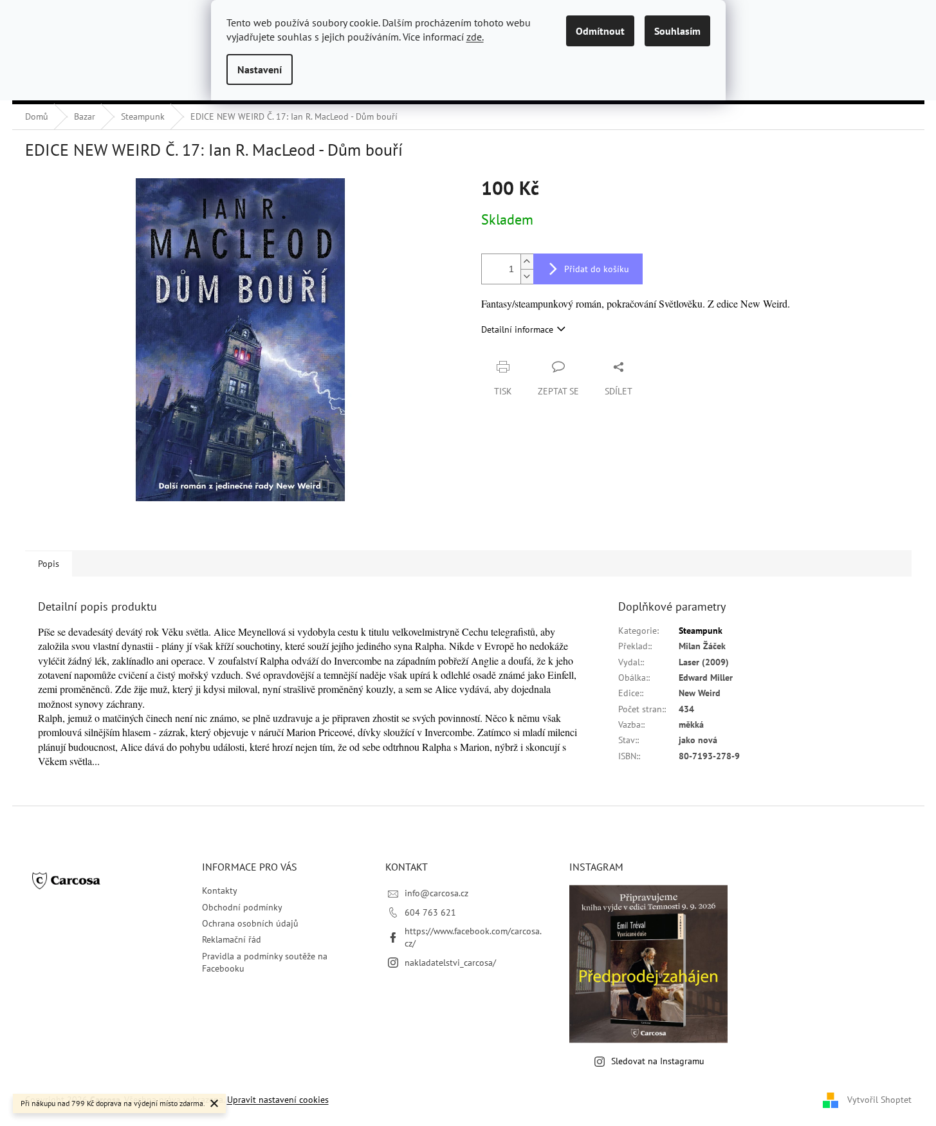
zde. (475, 36)
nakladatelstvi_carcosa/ (450, 962)
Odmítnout (600, 30)
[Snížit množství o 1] (526, 276)
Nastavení (259, 69)
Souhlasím (677, 30)
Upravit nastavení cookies (278, 1099)
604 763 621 (430, 912)
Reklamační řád (231, 939)
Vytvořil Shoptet (879, 1099)
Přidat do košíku (596, 269)
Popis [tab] (48, 563)
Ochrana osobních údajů (250, 923)
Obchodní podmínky (242, 907)
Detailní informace (517, 329)
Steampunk (700, 630)
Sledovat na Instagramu (657, 1061)
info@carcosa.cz (436, 893)
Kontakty (219, 890)
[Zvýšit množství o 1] (526, 261)
